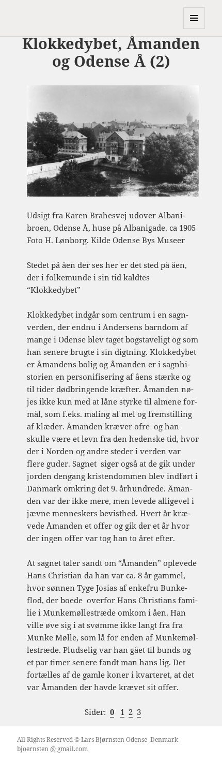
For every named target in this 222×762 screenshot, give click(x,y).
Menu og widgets (194, 28)
